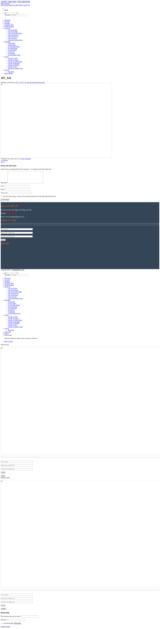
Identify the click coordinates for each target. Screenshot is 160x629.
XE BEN (7, 23)
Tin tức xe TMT (13, 58)
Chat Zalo (4, 1)
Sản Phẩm (7, 41)
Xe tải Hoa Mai (12, 48)
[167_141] (56, 157)
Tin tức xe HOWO (13, 65)
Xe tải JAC (11, 51)
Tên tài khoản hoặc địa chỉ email (11, 616)
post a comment (26, 158)
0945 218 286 (8, 73)
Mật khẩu (4, 620)
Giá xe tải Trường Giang (15, 40)
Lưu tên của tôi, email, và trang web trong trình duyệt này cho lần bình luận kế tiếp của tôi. (29, 196)
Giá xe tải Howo (13, 36)
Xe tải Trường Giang (14, 55)
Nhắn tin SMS (12, 1)
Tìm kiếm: (7, 15)
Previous (4, 160)
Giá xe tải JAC (12, 38)
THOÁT (3, 609)
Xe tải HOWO (12, 50)
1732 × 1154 (19, 82)
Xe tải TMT (11, 43)
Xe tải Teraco (12, 45)
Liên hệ (6, 70)
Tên (2, 186)
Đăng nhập (17, 623)
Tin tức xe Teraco (13, 60)
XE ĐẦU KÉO (9, 25)
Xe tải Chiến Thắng (14, 46)
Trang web (4, 193)
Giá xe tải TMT (12, 30)
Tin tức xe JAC (12, 67)
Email (3, 189)
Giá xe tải (7, 28)
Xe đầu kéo (11, 53)
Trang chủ (7, 20)
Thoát (3, 476)
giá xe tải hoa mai (13, 35)
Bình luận (4, 183)
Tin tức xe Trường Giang (15, 68)
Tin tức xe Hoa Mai (14, 63)
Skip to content (5, 3)
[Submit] (5, 17)
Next (3, 162)
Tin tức (6, 56)
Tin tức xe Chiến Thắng (15, 62)
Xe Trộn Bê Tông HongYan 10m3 (35, 82)
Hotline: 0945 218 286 (24, 1)
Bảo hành (11, 72)
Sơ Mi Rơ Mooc (9, 26)
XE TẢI (6, 21)
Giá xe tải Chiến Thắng (15, 33)
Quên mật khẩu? (5, 626)
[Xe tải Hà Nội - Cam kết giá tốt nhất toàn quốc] (15, 5)
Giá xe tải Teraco (13, 31)
